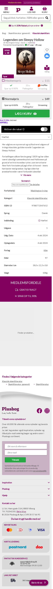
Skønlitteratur (42, 384)
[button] (46, 66)
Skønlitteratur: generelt (19, 33)
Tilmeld (15, 459)
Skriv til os (21, 511)
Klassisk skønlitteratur (42, 33)
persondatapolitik (39, 471)
